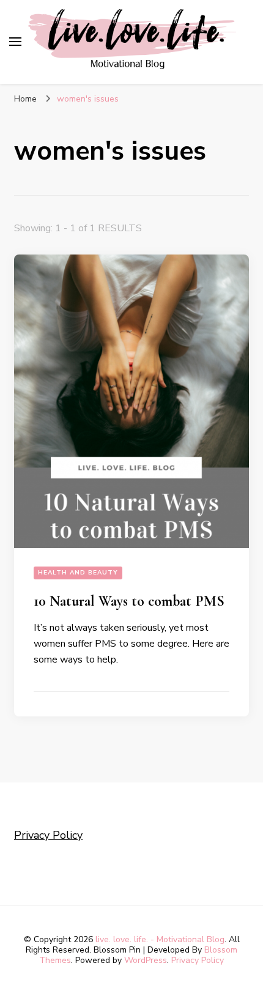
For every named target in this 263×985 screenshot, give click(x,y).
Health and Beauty (78, 572)
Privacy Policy (48, 835)
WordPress (145, 960)
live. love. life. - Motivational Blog (159, 939)
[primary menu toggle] (15, 41)
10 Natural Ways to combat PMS (129, 601)
